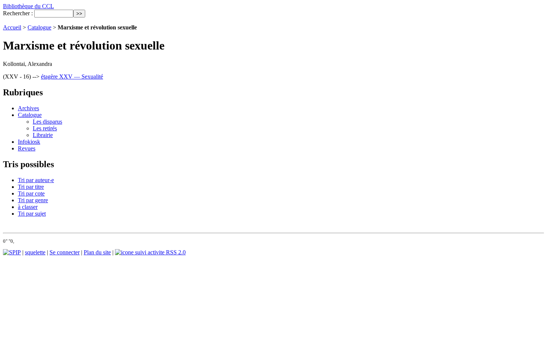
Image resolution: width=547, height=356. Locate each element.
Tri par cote (31, 193)
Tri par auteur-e (36, 180)
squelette (35, 252)
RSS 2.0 (175, 252)
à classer (28, 207)
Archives (28, 108)
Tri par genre (33, 200)
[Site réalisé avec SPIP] (12, 252)
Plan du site (97, 252)
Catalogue (39, 27)
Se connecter (64, 252)
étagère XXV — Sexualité (72, 76)
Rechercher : (18, 13)
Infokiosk (29, 142)
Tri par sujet (32, 213)
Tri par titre (31, 187)
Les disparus (47, 121)
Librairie (43, 135)
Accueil (12, 27)
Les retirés (45, 128)
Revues (26, 148)
